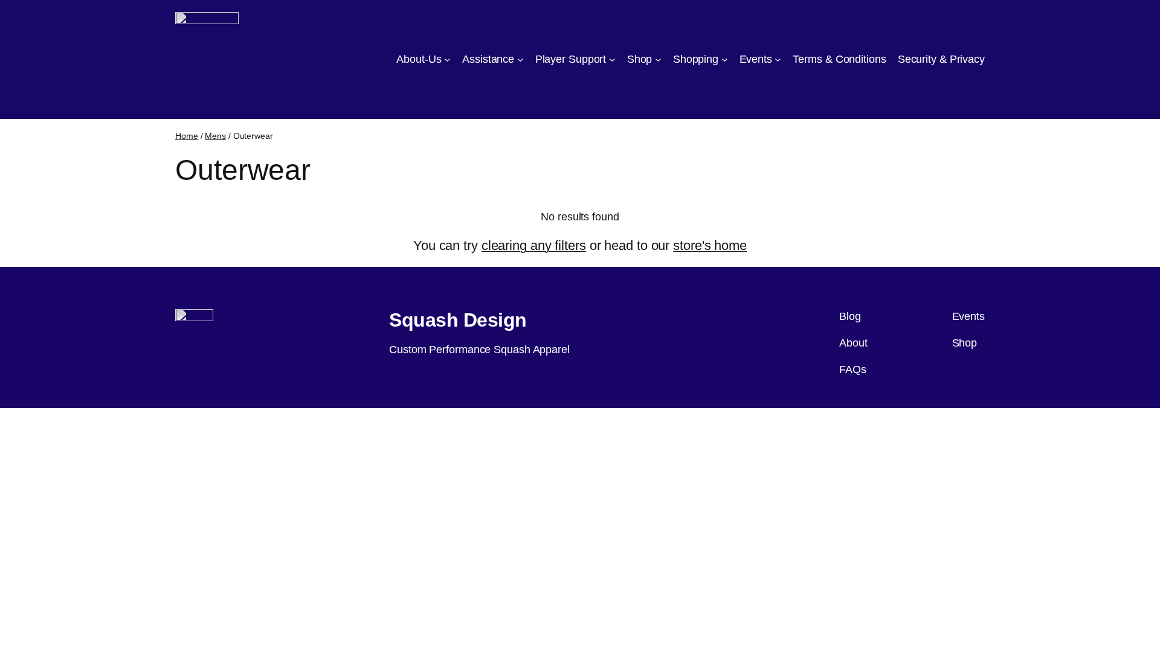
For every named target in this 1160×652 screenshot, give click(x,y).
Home (186, 136)
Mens (215, 136)
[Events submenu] (778, 59)
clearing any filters (534, 245)
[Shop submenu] (658, 59)
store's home (710, 245)
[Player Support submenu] (612, 59)
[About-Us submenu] (447, 59)
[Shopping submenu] (724, 59)
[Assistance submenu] (520, 59)
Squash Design (458, 320)
